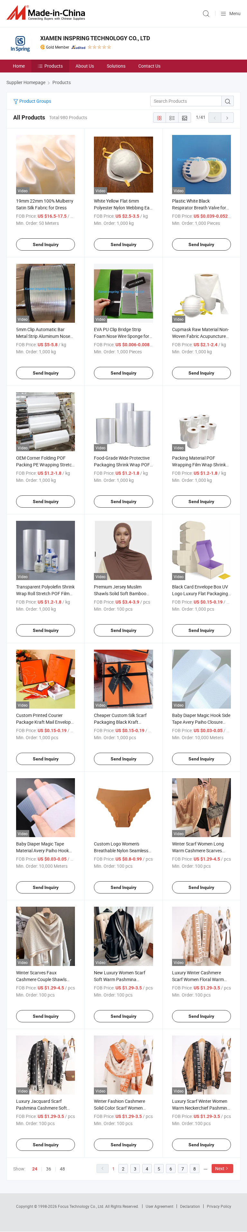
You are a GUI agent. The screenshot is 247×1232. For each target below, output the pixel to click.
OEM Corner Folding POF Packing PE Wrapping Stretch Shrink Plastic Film (45, 464)
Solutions (116, 66)
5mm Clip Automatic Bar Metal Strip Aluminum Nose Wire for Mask (43, 336)
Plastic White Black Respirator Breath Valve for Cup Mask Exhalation (199, 207)
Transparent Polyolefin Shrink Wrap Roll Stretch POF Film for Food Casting (45, 593)
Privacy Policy (219, 1206)
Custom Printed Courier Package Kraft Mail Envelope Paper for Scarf (44, 722)
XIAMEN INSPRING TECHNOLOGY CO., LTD (95, 38)
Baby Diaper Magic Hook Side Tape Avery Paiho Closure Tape (201, 722)
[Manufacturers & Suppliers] (46, 12)
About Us (85, 66)
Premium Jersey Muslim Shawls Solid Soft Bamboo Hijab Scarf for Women (120, 593)
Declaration (190, 1206)
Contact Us (149, 66)
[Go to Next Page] (227, 117)
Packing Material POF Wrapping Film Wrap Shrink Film (199, 464)
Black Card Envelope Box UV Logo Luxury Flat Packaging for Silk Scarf (200, 593)
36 (48, 1169)
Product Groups (34, 101)
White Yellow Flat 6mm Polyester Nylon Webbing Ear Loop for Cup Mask (122, 207)
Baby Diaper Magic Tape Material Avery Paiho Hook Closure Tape (42, 850)
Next (219, 1168)
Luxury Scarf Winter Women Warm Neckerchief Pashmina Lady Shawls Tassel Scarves (201, 1108)
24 (34, 1168)
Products (53, 66)
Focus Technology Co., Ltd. (81, 1206)
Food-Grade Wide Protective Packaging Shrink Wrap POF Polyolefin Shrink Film (122, 464)
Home (19, 66)
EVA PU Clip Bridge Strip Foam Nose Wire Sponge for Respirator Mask (121, 336)
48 (62, 1169)
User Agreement (159, 1206)
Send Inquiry (46, 244)
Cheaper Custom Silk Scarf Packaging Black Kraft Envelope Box (120, 722)
